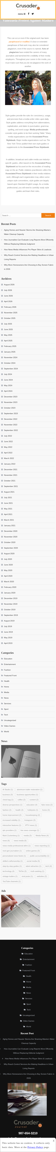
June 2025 (8, 329)
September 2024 (11, 369)
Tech (6, 715)
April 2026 (8, 301)
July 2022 (8, 436)
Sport (6, 709)
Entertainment (10, 664)
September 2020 (11, 548)
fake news (47, 805)
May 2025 (8, 335)
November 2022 (10, 425)
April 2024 (8, 391)
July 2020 (8, 559)
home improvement (12, 815)
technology (8, 871)
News (6, 698)
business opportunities (27, 795)
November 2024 (10, 357)
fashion (7, 810)
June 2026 (8, 296)
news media (20, 841)
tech (48, 866)
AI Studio (8, 789)
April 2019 (8, 643)
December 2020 (10, 531)
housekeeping (33, 815)
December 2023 (10, 397)
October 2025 (9, 318)
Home (6, 687)
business (8, 795)
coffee (22, 800)
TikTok (22, 871)
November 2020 (10, 537)
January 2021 (9, 525)
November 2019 (10, 604)
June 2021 (8, 503)
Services (7, 703)
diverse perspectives (12, 805)
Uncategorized (10, 720)
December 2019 (10, 598)
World (6, 731)
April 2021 (8, 514)
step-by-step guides (12, 866)
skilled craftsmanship (13, 861)
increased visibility (11, 820)
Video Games (9, 726)
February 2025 (10, 346)
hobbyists (32, 810)
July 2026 (8, 290)
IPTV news (31, 825)
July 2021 (8, 497)
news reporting (42, 846)
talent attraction (33, 866)
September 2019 (11, 615)
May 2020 (8, 570)
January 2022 (9, 464)
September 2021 (11, 486)
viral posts (27, 876)
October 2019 (9, 610)
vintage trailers (10, 876)
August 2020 (9, 553)
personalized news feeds (14, 856)
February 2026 (10, 307)
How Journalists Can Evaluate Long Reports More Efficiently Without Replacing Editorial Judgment (29, 242)
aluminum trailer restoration (29, 789)
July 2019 (8, 626)
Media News (42, 835)
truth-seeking (37, 871)
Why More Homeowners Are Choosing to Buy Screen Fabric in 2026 (28, 267)
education (31, 805)
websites (42, 876)
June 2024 (8, 380)
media (28, 835)
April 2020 (8, 576)
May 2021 (8, 509)
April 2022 (8, 453)
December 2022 (10, 419)
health (19, 810)
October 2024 (9, 363)
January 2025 (9, 352)
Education (8, 659)
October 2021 (9, 481)
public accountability (39, 856)
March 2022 (9, 458)
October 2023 (9, 408)
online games (33, 851)
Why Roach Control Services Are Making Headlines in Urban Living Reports (29, 257)
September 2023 (11, 413)
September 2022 (11, 430)
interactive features (12, 825)
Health (6, 681)
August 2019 (9, 621)
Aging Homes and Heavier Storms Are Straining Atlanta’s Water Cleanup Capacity (27, 232)
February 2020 (10, 587)
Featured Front (10, 675)
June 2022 (8, 441)
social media (33, 861)
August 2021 (9, 492)
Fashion (7, 670)
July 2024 (8, 374)
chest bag (8, 800)
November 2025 (10, 313)
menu (20, 14)
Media (6, 692)
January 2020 (9, 593)
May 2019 (8, 638)
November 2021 (10, 475)
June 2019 (8, 632)
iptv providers (10, 830)
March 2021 (9, 520)
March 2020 (9, 581)
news (6, 841)
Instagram (30, 820)
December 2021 (10, 469)
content (34, 800)
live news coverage (30, 830)
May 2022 (8, 447)
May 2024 (8, 385)
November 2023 (10, 402)
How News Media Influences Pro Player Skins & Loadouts (27, 249)
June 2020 (8, 565)
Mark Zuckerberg (11, 835)
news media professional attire (17, 846)
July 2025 (8, 324)
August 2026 (9, 285)
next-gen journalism (12, 851)
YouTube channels (12, 881)
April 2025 (8, 341)
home (46, 810)
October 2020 (9, 542)
